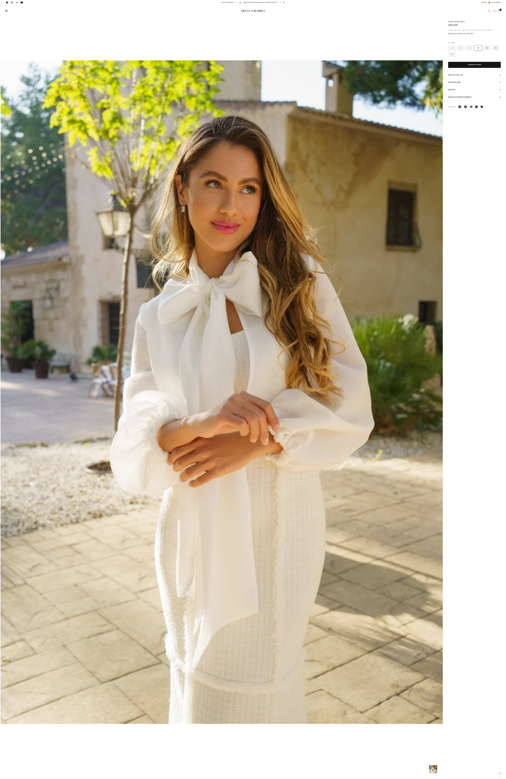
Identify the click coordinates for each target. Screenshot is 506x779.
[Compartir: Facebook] (460, 106)
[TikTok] (16, 2)
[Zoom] (222, 392)
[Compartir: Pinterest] (471, 106)
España (496, 2)
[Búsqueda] (494, 10)
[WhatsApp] (476, 106)
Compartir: (452, 107)
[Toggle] (428, 769)
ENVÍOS (451, 90)
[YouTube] (21, 2)
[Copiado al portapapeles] (481, 106)
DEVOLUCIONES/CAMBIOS (460, 97)
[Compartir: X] (465, 106)
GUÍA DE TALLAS (455, 75)
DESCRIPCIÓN (454, 82)
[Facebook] (7, 2)
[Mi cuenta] (489, 10)
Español (484, 2)
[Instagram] (11, 2)
